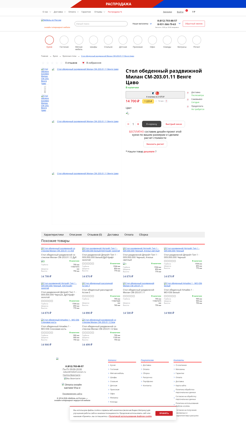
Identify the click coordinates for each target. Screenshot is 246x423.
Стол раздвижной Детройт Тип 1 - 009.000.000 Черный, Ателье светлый (140, 257)
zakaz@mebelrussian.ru (74, 372)
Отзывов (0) (94, 234)
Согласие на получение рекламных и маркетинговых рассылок (187, 413)
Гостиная (114, 369)
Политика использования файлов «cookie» (187, 404)
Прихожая (114, 389)
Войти (180, 12)
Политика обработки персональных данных (186, 391)
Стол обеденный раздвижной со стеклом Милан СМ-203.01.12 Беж (100, 327)
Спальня (114, 381)
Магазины (180, 369)
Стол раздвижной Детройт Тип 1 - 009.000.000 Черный (181, 256)
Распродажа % (115, 11)
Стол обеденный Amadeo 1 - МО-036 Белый (178, 291)
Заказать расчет (155, 144)
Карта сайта (181, 385)
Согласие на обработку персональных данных (186, 397)
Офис (112, 393)
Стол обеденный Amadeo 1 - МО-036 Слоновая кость (56, 327)
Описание (75, 234)
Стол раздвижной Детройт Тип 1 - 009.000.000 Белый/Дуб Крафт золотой (99, 257)
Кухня (112, 365)
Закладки (167, 12)
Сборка (143, 234)
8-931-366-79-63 (166, 24)
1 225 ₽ (148, 101)
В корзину (151, 124)
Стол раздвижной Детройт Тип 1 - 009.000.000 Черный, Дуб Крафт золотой (58, 294)
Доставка (113, 234)
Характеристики (54, 234)
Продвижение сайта (72, 393)
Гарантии (86, 11)
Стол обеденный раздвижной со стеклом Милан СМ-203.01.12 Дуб (58, 256)
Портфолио (148, 381)
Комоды (113, 401)
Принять (164, 413)
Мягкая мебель (117, 373)
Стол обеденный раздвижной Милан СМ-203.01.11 (138, 291)
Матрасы (114, 397)
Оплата (128, 234)
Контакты (147, 385)
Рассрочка (147, 377)
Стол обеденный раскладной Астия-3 (97, 291)
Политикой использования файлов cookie (130, 416)
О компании (181, 365)
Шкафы (113, 377)
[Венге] (128, 114)
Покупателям (147, 360)
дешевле (149, 151)
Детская (113, 385)
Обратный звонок (194, 23)
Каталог (112, 360)
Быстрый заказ (174, 124)
